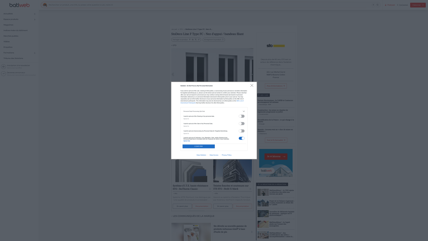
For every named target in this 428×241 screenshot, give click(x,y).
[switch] (242, 116)
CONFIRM (198, 146)
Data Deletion (201, 155)
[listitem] (214, 111)
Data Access (214, 155)
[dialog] (214, 120)
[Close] (252, 86)
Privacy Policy (226, 155)
